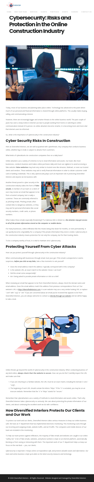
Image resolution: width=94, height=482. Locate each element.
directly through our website (60, 296)
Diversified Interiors (13, 5)
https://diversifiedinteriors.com (29, 289)
